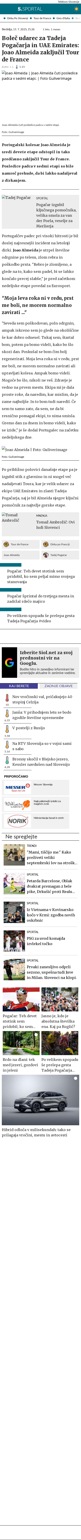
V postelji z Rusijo (28, 728)
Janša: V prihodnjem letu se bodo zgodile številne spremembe (41, 715)
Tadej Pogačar (58, 555)
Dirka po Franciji (60, 544)
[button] (3, 9)
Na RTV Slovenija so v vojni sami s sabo (42, 746)
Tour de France (42, 18)
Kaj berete (19, 686)
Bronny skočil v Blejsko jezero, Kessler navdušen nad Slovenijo (41, 762)
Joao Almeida (12, 555)
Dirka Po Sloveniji (17, 18)
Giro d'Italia (63, 18)
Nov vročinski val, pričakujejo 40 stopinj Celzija (42, 699)
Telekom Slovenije (68, 1)
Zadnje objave (59, 686)
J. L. (12, 66)
